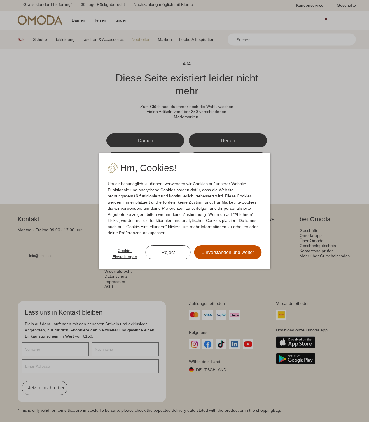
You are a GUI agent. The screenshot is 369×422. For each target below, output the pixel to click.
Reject (168, 252)
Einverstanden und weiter (227, 252)
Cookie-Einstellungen (124, 253)
